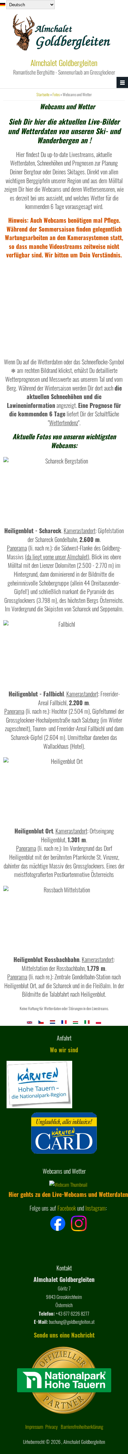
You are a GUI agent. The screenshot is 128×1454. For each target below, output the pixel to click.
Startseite (43, 94)
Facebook (66, 1208)
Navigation (122, 82)
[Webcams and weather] (29, 1021)
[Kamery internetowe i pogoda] (98, 1021)
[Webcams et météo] (64, 1021)
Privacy (51, 1426)
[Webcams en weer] (52, 1021)
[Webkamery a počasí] (41, 1021)
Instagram (95, 1208)
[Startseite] (62, 52)
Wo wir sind (64, 1049)
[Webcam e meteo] (87, 1021)
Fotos (56, 94)
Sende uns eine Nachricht (64, 1335)
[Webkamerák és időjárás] (75, 1021)
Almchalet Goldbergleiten (64, 62)
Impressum (34, 1426)
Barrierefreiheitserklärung (82, 1426)
